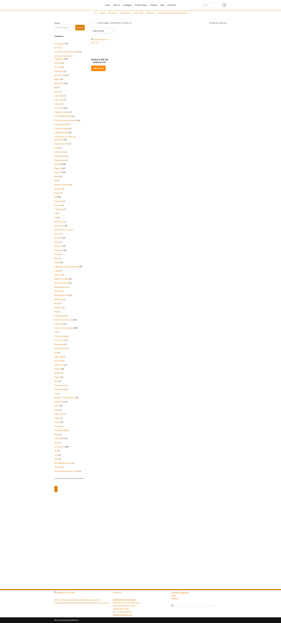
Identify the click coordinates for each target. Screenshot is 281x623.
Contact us (171, 5)
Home (107, 5)
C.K (95, 13)
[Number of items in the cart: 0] (56, 489)
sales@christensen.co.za (122, 615)
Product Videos (141, 5)
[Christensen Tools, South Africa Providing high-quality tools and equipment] (70, 5)
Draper (102, 13)
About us (116, 5)
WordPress (74, 620)
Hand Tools (138, 13)
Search (57, 23)
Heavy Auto (150, 13)
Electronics (112, 13)
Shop (162, 5)
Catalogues (127, 5)
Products (153, 5)
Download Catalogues (180, 592)
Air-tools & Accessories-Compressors (172, 13)
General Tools (125, 13)
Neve (56, 620)
